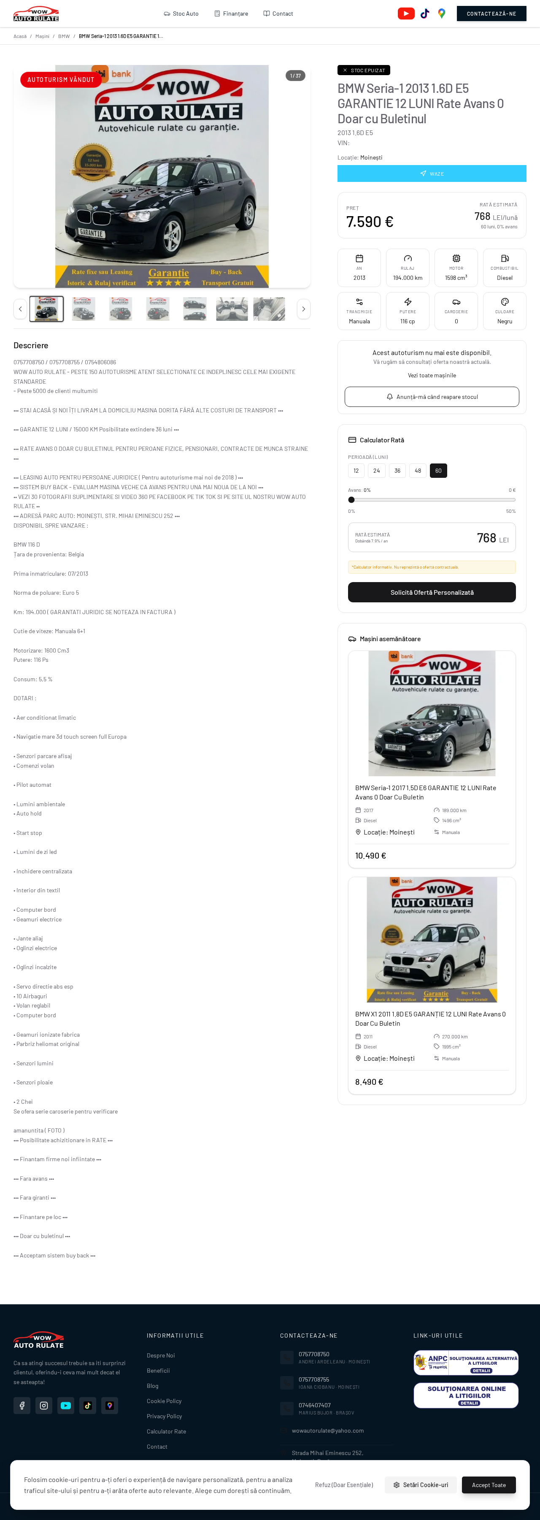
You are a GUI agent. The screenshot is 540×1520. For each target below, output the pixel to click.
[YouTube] (406, 13)
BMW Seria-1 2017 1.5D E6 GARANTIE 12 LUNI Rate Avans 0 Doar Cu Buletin (426, 792)
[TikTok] (425, 13)
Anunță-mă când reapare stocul (437, 396)
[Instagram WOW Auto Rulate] (43, 1405)
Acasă (20, 36)
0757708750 (314, 1353)
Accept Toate (489, 1484)
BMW (64, 36)
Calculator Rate (166, 1431)
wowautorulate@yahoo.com (328, 1430)
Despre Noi (161, 1355)
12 (356, 470)
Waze (437, 173)
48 (418, 470)
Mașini (42, 36)
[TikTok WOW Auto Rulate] (87, 1405)
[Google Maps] (441, 13)
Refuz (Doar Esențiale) (344, 1484)
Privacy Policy (164, 1416)
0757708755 (314, 1379)
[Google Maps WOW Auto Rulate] (109, 1405)
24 (376, 470)
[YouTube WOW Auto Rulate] (65, 1405)
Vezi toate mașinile (432, 375)
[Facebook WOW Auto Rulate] (22, 1405)
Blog (152, 1385)
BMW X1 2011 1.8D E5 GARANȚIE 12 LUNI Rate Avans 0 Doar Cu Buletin (430, 1018)
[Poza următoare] (303, 309)
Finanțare (235, 13)
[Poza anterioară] (20, 309)
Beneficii (158, 1370)
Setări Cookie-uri (425, 1484)
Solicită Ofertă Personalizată (432, 592)
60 (438, 470)
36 (397, 470)
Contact (283, 13)
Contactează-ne (491, 13)
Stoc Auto (186, 13)
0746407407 (315, 1405)
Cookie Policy (164, 1400)
